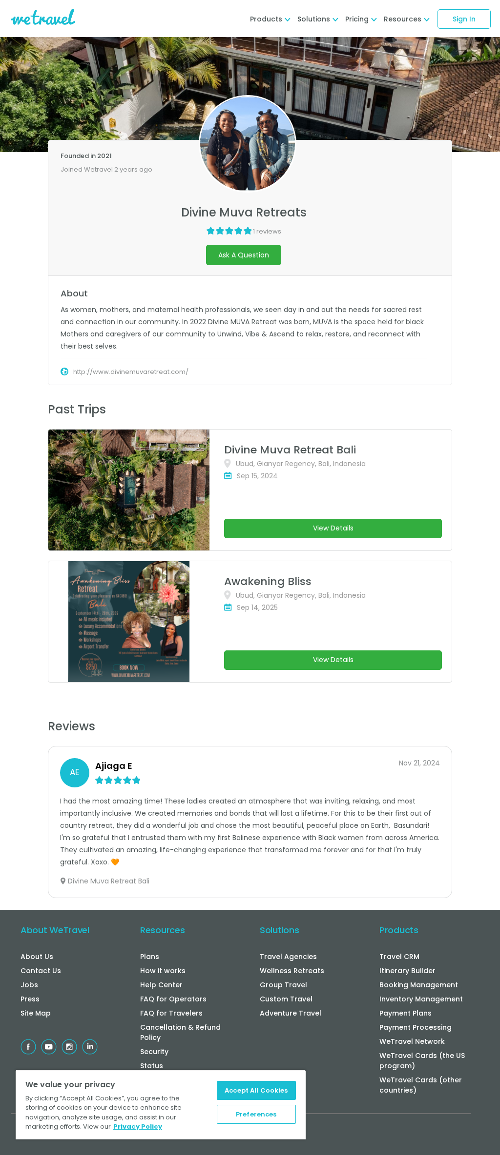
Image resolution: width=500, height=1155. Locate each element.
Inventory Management (421, 999)
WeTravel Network (412, 1041)
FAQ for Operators (173, 999)
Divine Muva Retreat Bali (290, 449)
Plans (149, 956)
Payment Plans (405, 1013)
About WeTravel (55, 930)
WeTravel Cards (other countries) (420, 1085)
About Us (37, 956)
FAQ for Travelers (171, 1013)
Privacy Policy (137, 1126)
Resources (162, 930)
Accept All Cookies (256, 1090)
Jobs (29, 985)
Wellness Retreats (292, 971)
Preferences (256, 1114)
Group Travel (283, 985)
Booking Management (418, 985)
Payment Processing (415, 1027)
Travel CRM (399, 956)
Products (398, 930)
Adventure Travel (290, 1013)
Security (154, 1052)
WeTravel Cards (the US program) (422, 1061)
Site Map (36, 1013)
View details (333, 528)
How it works (163, 971)
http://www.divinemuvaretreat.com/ (130, 371)
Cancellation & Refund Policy (180, 1032)
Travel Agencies (288, 956)
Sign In (464, 19)
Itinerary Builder (407, 971)
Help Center (161, 985)
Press (30, 999)
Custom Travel (286, 999)
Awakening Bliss (268, 581)
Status (151, 1066)
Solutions (279, 930)
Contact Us (41, 971)
